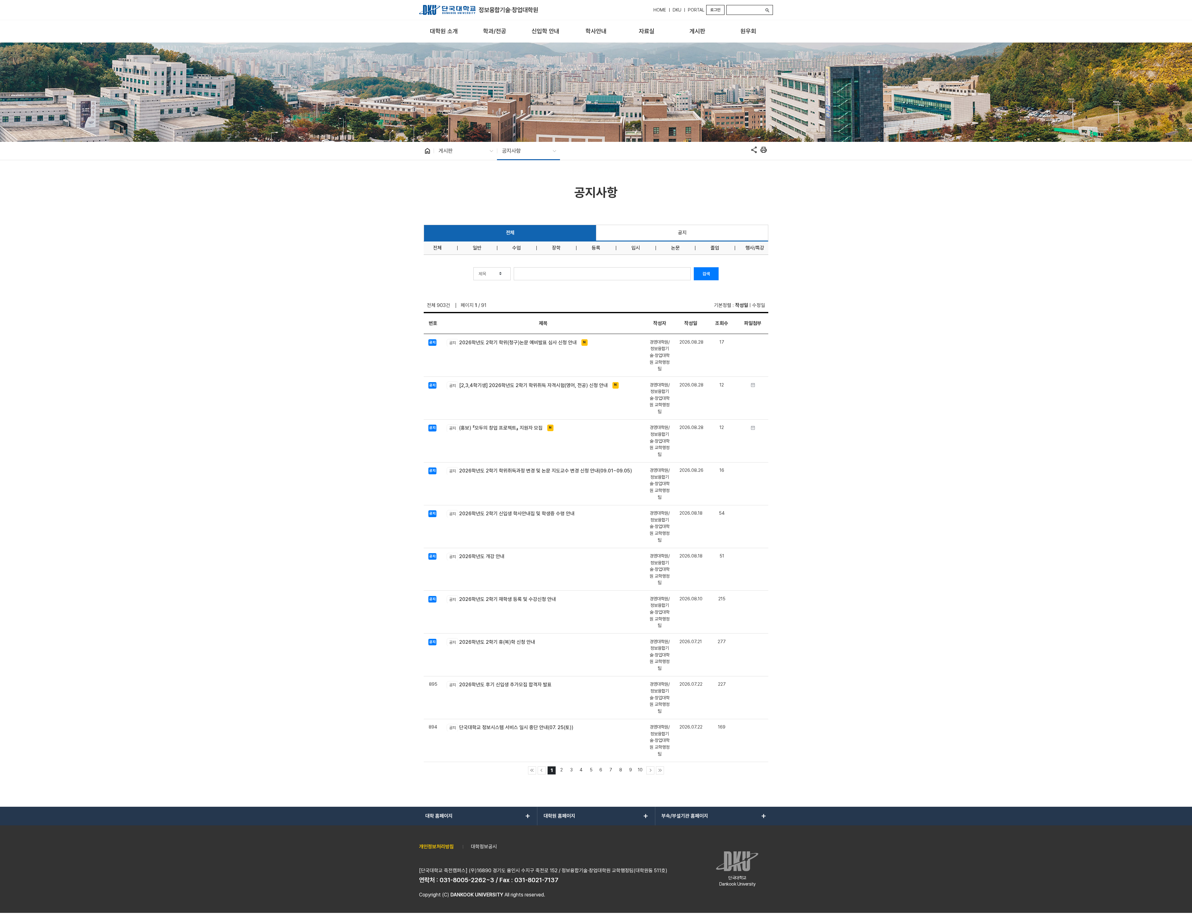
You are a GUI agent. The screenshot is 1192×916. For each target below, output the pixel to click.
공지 (682, 233)
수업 (516, 248)
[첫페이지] (532, 770)
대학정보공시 (484, 847)
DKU (677, 9)
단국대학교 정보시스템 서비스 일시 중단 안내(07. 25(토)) (511, 727)
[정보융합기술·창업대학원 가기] (447, 10)
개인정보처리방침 (436, 847)
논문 (675, 248)
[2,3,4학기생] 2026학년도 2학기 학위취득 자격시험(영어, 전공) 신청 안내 (528, 385)
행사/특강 (754, 248)
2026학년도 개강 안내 (476, 556)
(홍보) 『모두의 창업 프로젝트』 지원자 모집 (495, 428)
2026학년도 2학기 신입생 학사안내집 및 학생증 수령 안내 (511, 514)
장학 (556, 248)
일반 (477, 248)
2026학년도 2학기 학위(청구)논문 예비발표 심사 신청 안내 (512, 342)
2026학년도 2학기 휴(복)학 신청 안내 (492, 642)
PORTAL (696, 9)
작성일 (741, 305)
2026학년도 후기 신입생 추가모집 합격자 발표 (500, 685)
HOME (659, 9)
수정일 (758, 305)
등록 (596, 248)
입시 (635, 248)
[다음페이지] (650, 770)
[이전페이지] (542, 770)
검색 (706, 273)
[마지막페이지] (660, 770)
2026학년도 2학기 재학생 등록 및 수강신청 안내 (502, 599)
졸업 (715, 248)
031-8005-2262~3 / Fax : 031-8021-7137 (499, 880)
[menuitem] (443, 31)
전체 (510, 233)
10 (640, 769)
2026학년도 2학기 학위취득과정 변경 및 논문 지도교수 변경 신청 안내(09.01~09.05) (540, 471)
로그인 (715, 9)
